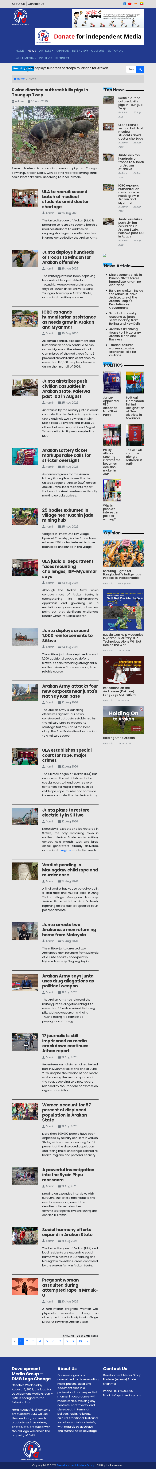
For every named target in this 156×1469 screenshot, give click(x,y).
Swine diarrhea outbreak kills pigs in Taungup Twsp (50, 92)
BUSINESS (62, 58)
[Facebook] (124, 4)
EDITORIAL (115, 50)
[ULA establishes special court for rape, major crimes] (25, 757)
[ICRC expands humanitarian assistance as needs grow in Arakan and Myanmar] (25, 319)
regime (66, 850)
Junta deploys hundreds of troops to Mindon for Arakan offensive (68, 257)
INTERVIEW (80, 50)
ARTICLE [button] (45, 50)
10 (80, 1341)
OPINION (63, 50)
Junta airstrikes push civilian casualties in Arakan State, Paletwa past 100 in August (66, 388)
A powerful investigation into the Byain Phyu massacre (68, 1175)
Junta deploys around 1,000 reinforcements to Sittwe (67, 636)
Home (21, 78)
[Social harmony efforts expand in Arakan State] (25, 1236)
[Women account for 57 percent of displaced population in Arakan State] (25, 1112)
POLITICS (45, 58)
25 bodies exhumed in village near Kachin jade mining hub (67, 515)
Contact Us (36, 4)
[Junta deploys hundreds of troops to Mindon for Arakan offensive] (25, 259)
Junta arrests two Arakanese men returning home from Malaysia (69, 930)
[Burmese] (141, 4)
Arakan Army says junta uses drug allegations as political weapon (68, 981)
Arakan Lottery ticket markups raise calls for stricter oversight (66, 455)
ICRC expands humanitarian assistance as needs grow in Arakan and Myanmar (69, 319)
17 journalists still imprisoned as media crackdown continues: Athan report (66, 1043)
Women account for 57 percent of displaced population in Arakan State (66, 1112)
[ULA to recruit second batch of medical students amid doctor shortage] (25, 198)
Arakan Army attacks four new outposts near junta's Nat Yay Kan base (70, 691)
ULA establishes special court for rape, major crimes (67, 755)
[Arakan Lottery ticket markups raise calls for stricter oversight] (25, 457)
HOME (20, 50)
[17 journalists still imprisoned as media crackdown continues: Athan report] (25, 1043)
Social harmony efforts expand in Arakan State (67, 1232)
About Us (18, 4)
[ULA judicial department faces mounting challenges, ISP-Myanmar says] (25, 568)
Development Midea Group (76, 1465)
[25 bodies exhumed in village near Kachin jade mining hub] (25, 517)
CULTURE (97, 50)
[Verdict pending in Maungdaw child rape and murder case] (25, 872)
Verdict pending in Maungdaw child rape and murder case (70, 870)
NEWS (32, 50)
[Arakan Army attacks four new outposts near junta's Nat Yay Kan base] (25, 693)
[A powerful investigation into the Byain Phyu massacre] (25, 1177)
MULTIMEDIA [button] (25, 58)
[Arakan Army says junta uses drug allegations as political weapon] (25, 983)
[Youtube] (129, 4)
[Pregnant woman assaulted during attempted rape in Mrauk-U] (25, 1287)
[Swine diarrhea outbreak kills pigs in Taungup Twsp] (55, 136)
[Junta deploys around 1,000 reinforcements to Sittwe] (25, 638)
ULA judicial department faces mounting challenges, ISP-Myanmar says (69, 568)
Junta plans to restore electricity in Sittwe (65, 812)
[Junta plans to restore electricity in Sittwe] (25, 817)
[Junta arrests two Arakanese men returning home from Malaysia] (25, 932)
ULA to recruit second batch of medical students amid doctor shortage (65, 199)
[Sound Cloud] (135, 4)
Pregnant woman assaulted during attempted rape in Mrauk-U (70, 1287)
